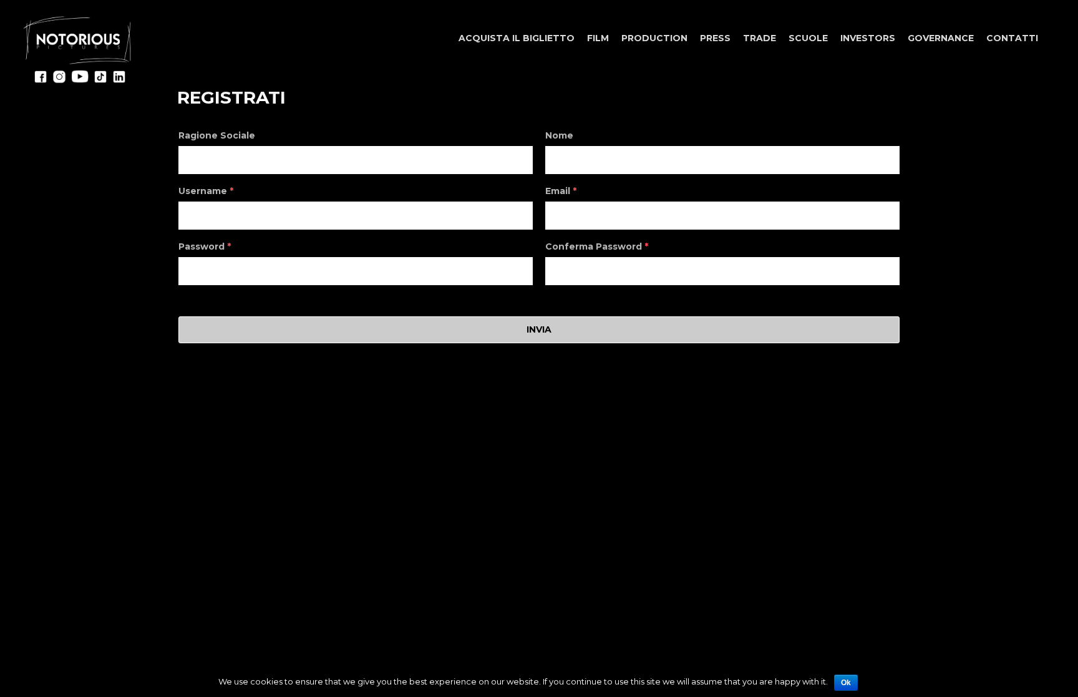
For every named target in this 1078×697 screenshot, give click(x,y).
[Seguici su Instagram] (59, 80)
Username (205, 191)
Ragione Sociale (216, 135)
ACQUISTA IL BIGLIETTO (517, 38)
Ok (846, 682)
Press (715, 38)
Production (654, 38)
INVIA (539, 329)
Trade (759, 38)
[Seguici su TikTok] (100, 80)
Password (204, 246)
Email (560, 191)
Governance (941, 38)
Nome (559, 135)
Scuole (808, 38)
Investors (867, 38)
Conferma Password (596, 246)
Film (598, 38)
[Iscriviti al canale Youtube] (80, 80)
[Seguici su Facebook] (40, 80)
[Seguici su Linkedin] (119, 80)
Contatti (1012, 38)
